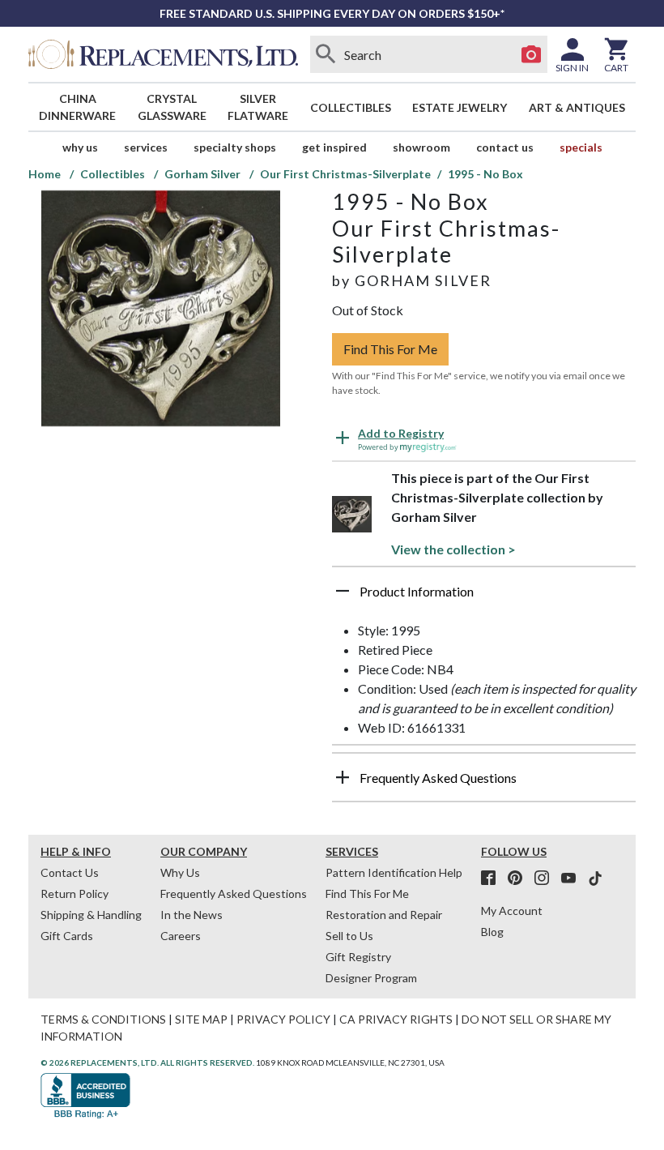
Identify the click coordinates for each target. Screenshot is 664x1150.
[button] (484, 597)
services (146, 147)
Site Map (201, 1019)
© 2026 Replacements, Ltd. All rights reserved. (147, 1062)
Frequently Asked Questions (233, 893)
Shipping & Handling (91, 914)
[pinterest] (520, 878)
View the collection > (453, 549)
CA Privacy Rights (396, 1019)
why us (80, 147)
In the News (191, 914)
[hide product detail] (342, 590)
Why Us (180, 872)
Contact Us (505, 147)
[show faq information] (342, 777)
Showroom (421, 147)
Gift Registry (358, 957)
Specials (581, 147)
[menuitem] (77, 106)
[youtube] (573, 878)
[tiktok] (595, 878)
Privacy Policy (283, 1019)
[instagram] (546, 878)
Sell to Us (349, 936)
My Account (512, 910)
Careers (180, 936)
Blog (492, 931)
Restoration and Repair (384, 914)
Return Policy (74, 893)
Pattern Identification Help (394, 872)
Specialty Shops (235, 147)
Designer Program (371, 978)
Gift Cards (66, 936)
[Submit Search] (326, 54)
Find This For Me (390, 349)
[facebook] (493, 878)
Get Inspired (334, 147)
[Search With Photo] (531, 54)
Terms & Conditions (103, 1019)
